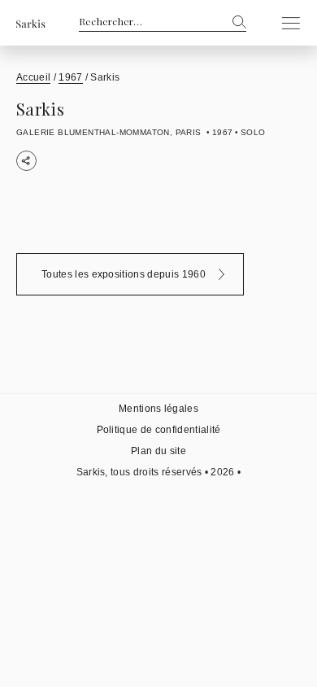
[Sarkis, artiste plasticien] (31, 23)
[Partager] (26, 161)
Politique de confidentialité (159, 429)
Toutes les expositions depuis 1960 (123, 274)
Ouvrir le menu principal (286, 23)
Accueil (33, 77)
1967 (70, 77)
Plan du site (158, 451)
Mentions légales (158, 408)
